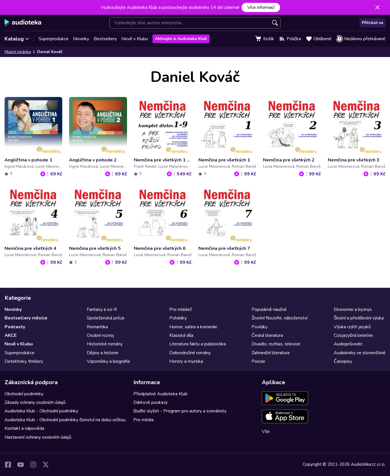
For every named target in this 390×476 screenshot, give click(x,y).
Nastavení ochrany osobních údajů (38, 437)
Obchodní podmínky (24, 394)
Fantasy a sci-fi (102, 309)
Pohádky (178, 318)
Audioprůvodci (348, 344)
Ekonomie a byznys (353, 309)
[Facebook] (8, 464)
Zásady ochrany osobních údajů (35, 402)
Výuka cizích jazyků (352, 327)
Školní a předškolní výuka (359, 318)
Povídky (260, 327)
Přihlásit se (372, 22)
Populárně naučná (269, 309)
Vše (266, 431)
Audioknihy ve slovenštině (359, 353)
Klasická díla (181, 335)
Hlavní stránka (18, 51)
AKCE (11, 335)
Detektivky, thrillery (24, 361)
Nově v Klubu (134, 39)
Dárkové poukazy (150, 402)
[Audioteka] (23, 23)
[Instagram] (33, 464)
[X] (45, 464)
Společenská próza (105, 318)
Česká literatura (267, 335)
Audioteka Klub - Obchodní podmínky (41, 411)
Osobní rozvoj (100, 335)
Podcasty (15, 327)
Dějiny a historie (102, 353)
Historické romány (104, 344)
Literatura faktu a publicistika (197, 344)
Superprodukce (54, 39)
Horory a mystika (186, 361)
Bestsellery (105, 39)
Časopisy (343, 361)
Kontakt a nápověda (24, 428)
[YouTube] (20, 464)
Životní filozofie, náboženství (279, 318)
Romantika (97, 327)
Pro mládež (180, 309)
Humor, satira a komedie (193, 327)
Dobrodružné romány (190, 353)
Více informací (260, 7)
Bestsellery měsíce (26, 318)
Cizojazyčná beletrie (353, 335)
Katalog (14, 38)
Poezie (258, 361)
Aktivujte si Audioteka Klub (181, 38)
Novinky (81, 39)
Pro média (143, 420)
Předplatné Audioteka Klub (160, 394)
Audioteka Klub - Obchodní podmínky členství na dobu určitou (65, 420)
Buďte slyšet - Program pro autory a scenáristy (179, 411)
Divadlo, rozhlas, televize (276, 344)
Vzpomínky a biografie (108, 361)
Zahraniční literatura (271, 353)
